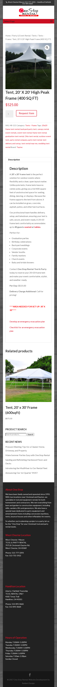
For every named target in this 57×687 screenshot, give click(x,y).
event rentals (11, 133)
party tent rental (35, 140)
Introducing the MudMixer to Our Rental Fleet (26, 468)
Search (30, 434)
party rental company (18, 140)
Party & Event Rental (21, 35)
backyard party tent (28, 129)
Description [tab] (14, 159)
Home (8, 35)
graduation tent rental (14, 136)
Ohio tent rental (31, 136)
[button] (47, 47)
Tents (34, 35)
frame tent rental (39, 133)
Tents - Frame (31, 125)
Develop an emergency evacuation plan (27, 321)
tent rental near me (29, 143)
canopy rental (43, 129)
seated (27, 227)
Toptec (20, 147)
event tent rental (24, 133)
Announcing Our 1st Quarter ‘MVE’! (21, 473)
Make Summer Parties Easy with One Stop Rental (27, 455)
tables (37, 227)
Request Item (26, 113)
